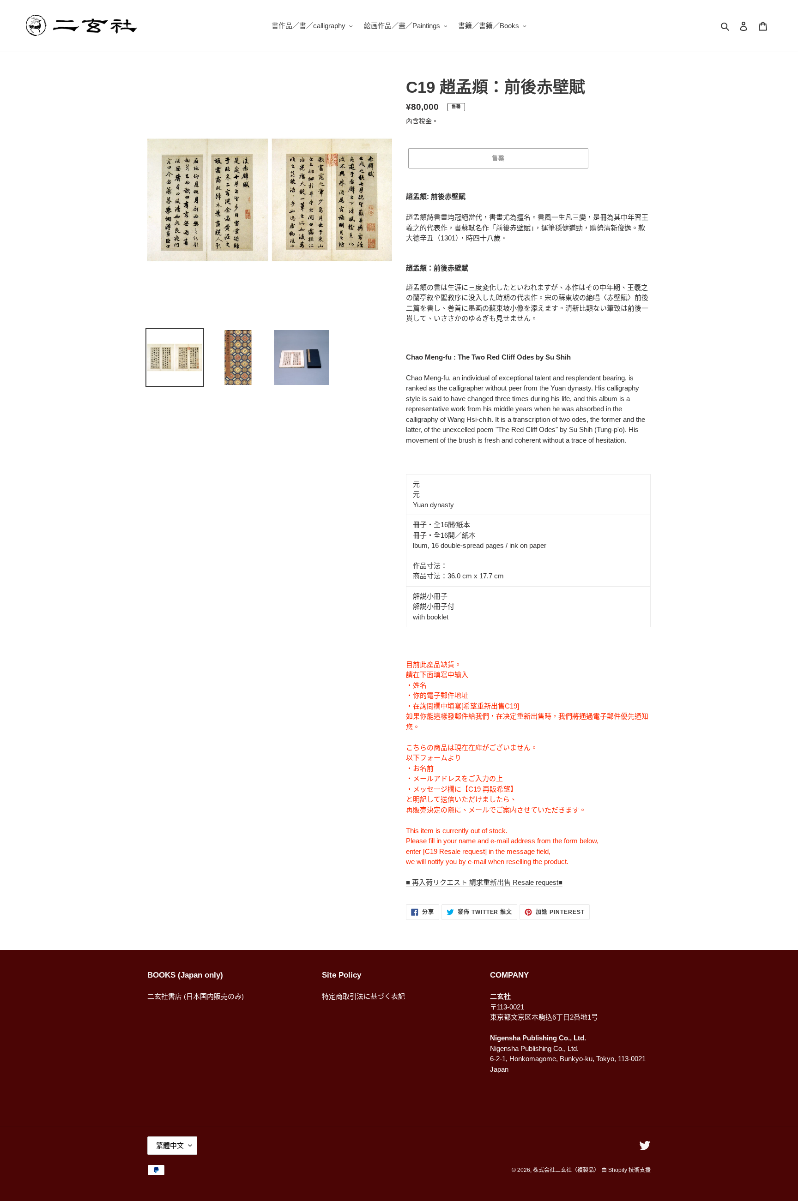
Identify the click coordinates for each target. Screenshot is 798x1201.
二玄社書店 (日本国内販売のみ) (195, 996)
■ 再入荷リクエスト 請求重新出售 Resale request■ (484, 882)
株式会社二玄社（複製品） (566, 1170)
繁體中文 (170, 1145)
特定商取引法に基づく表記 (363, 996)
